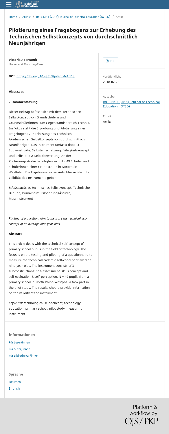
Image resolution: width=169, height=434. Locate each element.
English (14, 388)
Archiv (26, 17)
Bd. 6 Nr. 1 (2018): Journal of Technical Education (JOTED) (73, 17)
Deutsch (15, 382)
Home (13, 17)
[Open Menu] (8, 4)
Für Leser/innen (19, 342)
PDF (112, 61)
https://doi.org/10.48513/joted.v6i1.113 (46, 76)
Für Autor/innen (19, 349)
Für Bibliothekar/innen (24, 356)
